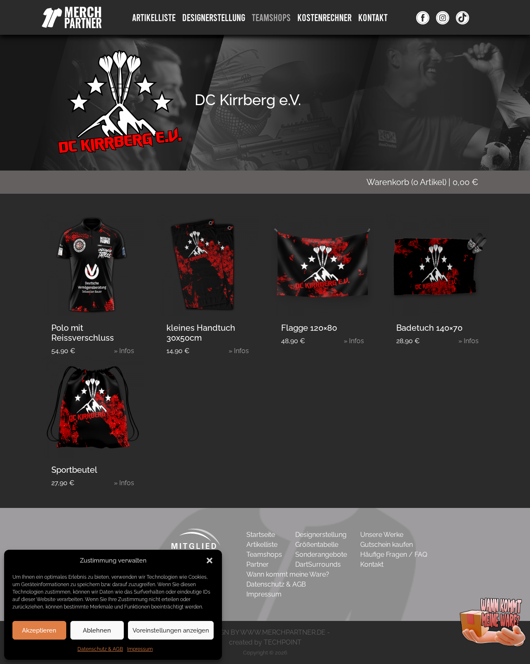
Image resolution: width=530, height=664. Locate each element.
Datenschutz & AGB (100, 649)
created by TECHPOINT (265, 642)
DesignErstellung (213, 17)
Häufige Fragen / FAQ (393, 554)
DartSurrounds (318, 564)
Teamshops (271, 17)
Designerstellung (321, 535)
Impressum (140, 649)
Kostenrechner (324, 17)
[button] (209, 560)
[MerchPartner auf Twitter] (462, 17)
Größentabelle (316, 545)
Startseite (260, 535)
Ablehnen (97, 630)
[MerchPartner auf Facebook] (423, 17)
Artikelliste (154, 17)
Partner (257, 564)
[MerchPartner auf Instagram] (443, 17)
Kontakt (373, 17)
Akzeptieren (39, 630)
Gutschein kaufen (386, 545)
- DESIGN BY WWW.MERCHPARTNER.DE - (265, 632)
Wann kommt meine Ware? (287, 574)
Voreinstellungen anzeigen (170, 630)
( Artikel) (422, 182)
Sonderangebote (321, 554)
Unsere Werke (381, 535)
